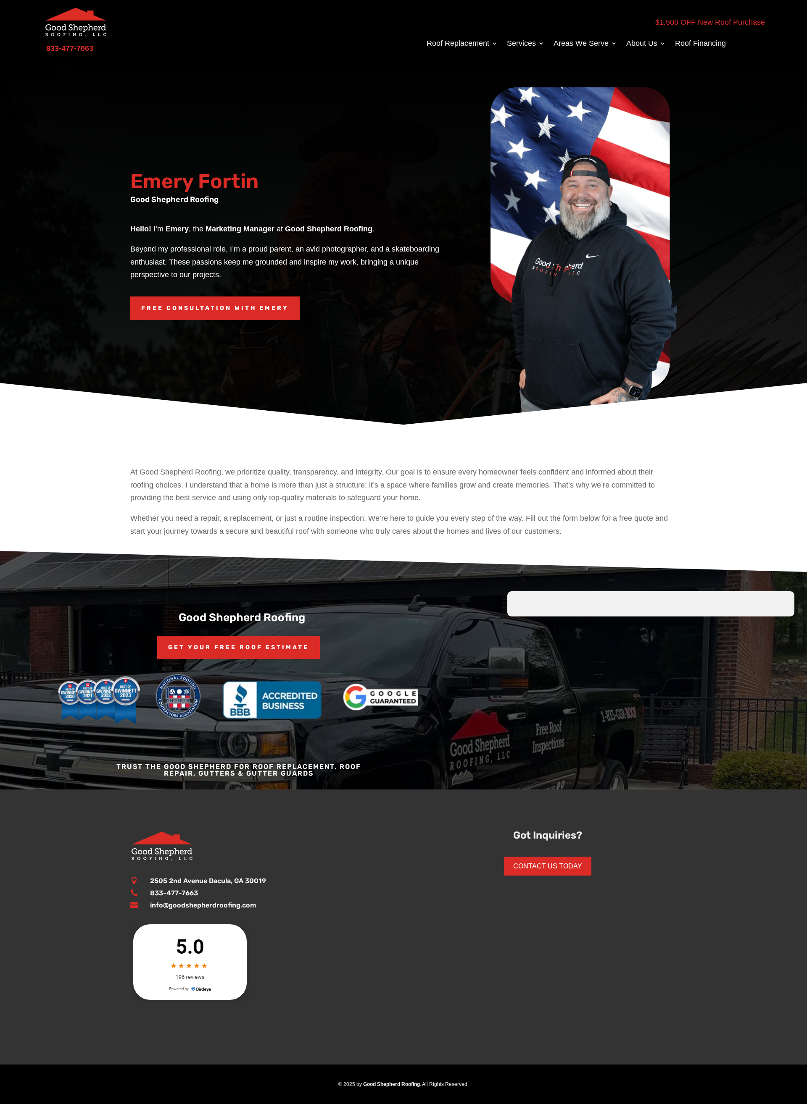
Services (521, 43)
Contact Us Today (547, 866)
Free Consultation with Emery (215, 308)
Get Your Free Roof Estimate (238, 647)
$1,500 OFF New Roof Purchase (710, 22)
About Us (641, 43)
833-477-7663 (174, 893)
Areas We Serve (581, 43)
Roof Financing (700, 43)
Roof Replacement (458, 43)
